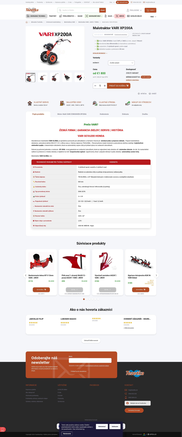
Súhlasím (115, 426)
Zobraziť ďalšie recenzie (91, 340)
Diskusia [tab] (125, 114)
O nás (70, 2)
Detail (73, 289)
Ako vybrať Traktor (98, 2)
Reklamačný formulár (91, 420)
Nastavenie (67, 434)
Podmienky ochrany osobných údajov (37, 398)
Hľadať (102, 10)
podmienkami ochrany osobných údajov (97, 365)
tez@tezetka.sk (133, 390)
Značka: (136, 35)
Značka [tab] (145, 114)
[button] (83, 299)
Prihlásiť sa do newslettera (78, 371)
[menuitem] (36, 16)
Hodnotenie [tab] (104, 114)
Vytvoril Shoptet (137, 434)
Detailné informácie (99, 53)
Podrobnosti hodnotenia (121, 34)
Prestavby (40, 2)
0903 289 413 (132, 397)
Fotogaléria (77, 2)
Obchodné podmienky (32, 395)
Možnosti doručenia (132, 80)
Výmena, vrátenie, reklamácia (34, 401)
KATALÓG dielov (62, 389)
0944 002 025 (132, 393)
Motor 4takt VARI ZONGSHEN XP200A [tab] (71, 114)
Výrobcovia (49, 2)
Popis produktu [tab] (38, 114)
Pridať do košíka (117, 86)
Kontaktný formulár (134, 410)
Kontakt (60, 395)
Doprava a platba (60, 2)
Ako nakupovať (30, 392)
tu (83, 429)
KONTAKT (87, 2)
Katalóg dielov (30, 2)
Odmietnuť (102, 426)
